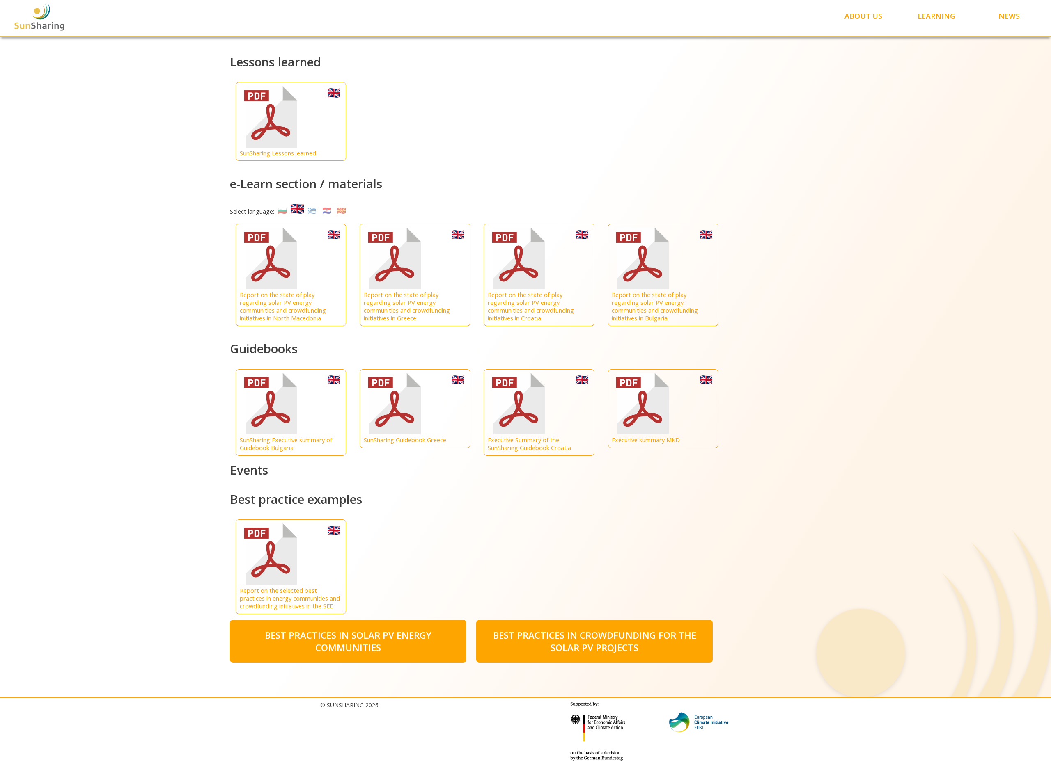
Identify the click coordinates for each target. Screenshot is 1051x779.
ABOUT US (863, 16)
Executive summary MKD (646, 440)
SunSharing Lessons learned (278, 153)
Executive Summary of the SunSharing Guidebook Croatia (529, 444)
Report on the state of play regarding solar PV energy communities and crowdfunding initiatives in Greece (407, 306)
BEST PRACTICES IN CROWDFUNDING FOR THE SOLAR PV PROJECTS (594, 641)
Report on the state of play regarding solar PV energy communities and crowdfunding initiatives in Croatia (531, 306)
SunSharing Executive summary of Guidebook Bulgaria (286, 444)
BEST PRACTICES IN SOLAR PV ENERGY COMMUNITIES (348, 641)
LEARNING (936, 16)
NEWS (1009, 16)
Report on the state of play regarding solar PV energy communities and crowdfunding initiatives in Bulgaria (655, 306)
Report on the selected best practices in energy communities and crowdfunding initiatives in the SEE (290, 598)
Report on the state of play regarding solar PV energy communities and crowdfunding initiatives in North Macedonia (283, 306)
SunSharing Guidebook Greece (405, 440)
